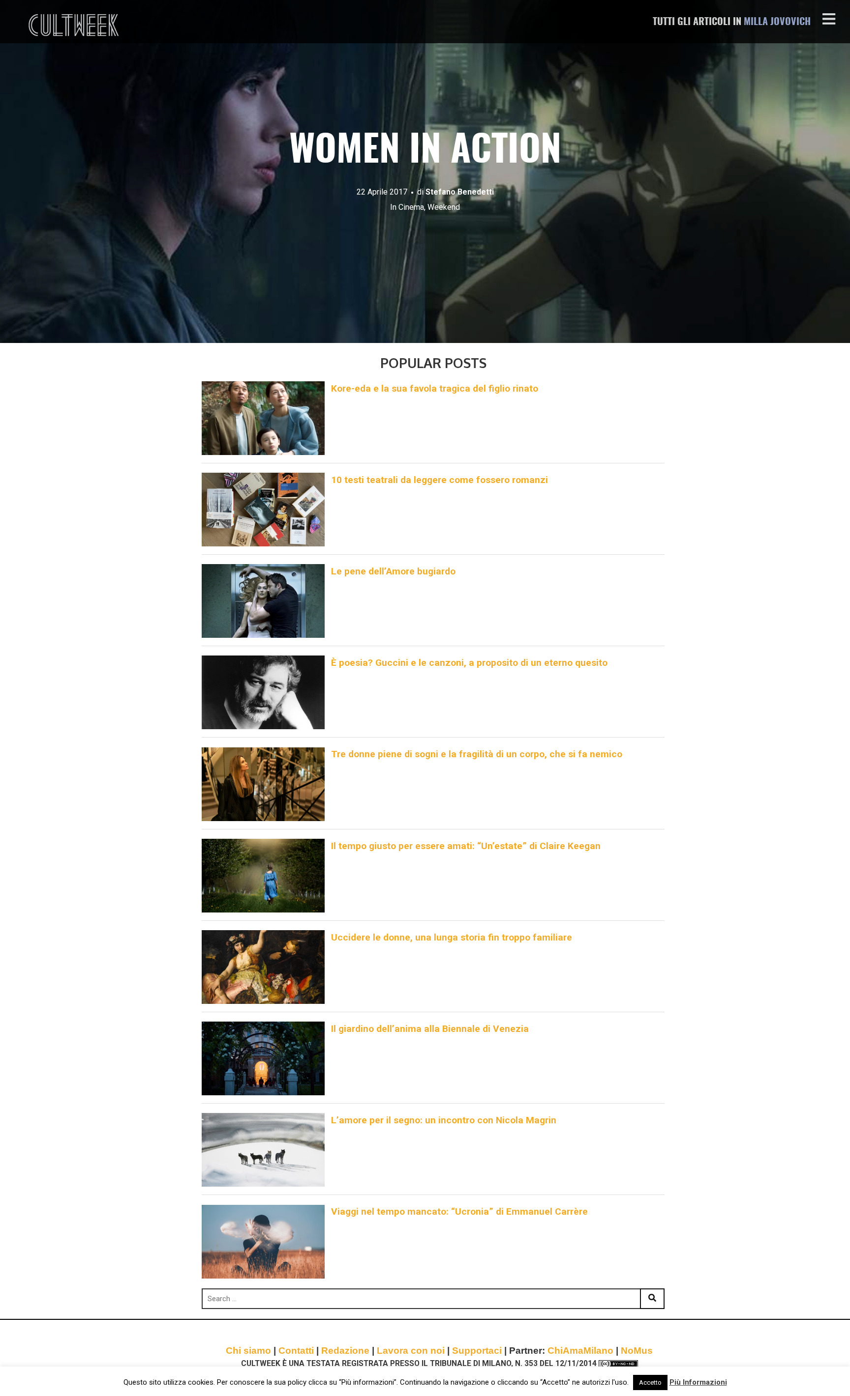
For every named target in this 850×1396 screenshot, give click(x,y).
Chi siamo (248, 1350)
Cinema (411, 207)
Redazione (345, 1350)
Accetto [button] (650, 1382)
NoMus (637, 1350)
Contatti (296, 1350)
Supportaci (477, 1350)
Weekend (443, 207)
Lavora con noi (411, 1350)
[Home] (75, 25)
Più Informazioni (698, 1382)
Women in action (425, 151)
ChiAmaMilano (580, 1350)
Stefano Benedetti (459, 192)
